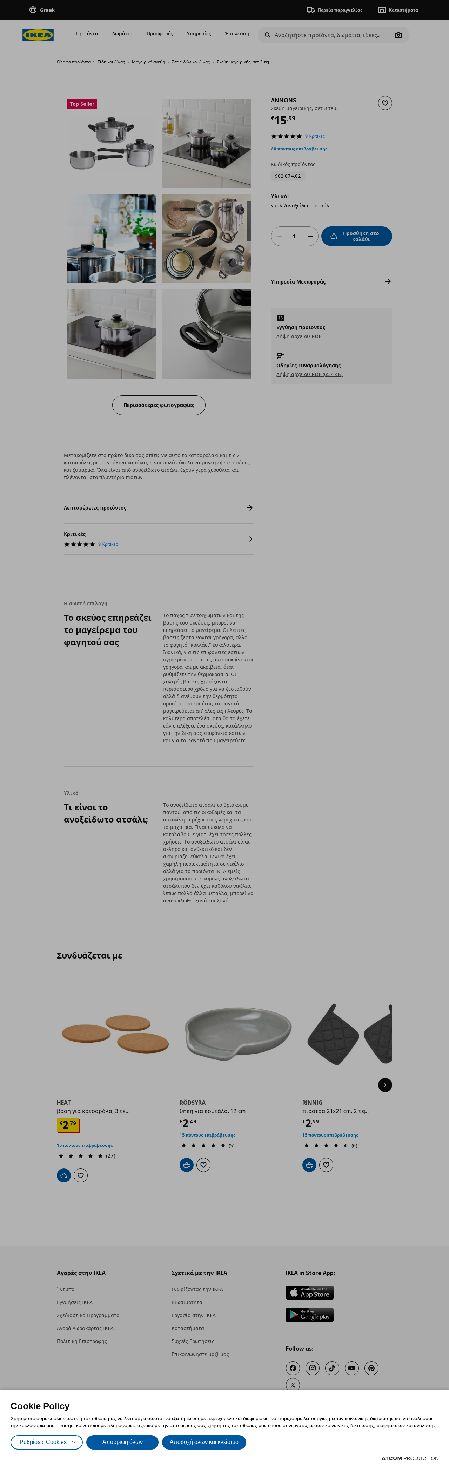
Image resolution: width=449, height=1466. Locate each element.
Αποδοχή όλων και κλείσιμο (204, 1442)
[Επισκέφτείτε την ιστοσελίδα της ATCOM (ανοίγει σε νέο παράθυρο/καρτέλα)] (410, 1458)
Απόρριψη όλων (122, 1442)
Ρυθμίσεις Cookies (43, 1442)
